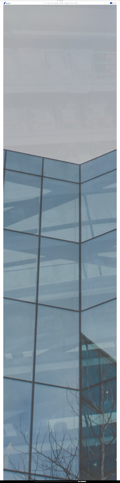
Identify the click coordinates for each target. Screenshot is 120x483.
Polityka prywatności (83, 481)
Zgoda (79, 481)
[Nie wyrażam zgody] (118, 481)
